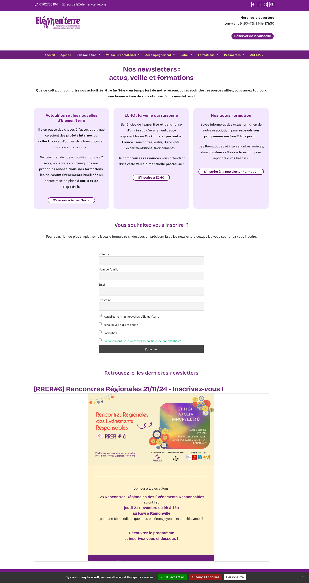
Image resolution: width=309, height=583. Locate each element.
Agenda (65, 55)
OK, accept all (174, 577)
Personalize (235, 577)
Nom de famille (108, 269)
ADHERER (256, 55)
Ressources (232, 55)
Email (102, 284)
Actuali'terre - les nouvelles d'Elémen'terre (131, 316)
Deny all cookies (206, 577)
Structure (105, 300)
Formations (206, 55)
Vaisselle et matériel (121, 55)
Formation (110, 333)
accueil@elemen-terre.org (86, 4)
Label (185, 55)
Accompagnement (158, 55)
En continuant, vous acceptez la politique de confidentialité (142, 341)
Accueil (50, 55)
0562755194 (48, 4)
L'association (86, 55)
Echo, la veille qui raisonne (120, 324)
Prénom (104, 254)
